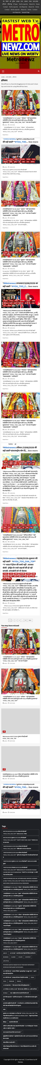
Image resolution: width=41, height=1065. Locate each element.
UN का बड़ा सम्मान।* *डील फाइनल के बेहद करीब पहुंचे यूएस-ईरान (16, 985)
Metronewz (21, 59)
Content (28, 957)
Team (32, 977)
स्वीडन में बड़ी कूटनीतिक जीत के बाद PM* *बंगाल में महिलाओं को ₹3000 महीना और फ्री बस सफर (19, 1047)
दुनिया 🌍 (10, 113)
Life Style (6, 961)
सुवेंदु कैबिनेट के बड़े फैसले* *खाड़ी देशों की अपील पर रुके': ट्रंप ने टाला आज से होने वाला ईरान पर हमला (20, 1037)
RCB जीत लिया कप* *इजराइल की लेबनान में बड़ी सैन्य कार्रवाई (15, 977)
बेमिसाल (4, 1022)
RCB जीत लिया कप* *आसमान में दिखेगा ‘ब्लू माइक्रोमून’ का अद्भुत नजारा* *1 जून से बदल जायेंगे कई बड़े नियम (19, 972)
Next (30, 620)
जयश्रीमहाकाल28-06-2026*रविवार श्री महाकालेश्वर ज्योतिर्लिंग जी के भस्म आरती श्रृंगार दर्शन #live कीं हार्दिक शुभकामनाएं (20, 775)
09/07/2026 (12, 741)
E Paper (15, 4)
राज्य (22, 1)
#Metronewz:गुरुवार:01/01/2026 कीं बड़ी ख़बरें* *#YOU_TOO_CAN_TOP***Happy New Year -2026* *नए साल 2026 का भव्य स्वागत (20, 840)
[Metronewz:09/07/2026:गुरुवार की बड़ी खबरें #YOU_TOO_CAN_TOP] (20, 721)
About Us (32, 4)
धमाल (4, 1009)
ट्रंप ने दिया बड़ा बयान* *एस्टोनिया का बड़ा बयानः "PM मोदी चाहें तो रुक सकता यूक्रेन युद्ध (20, 998)
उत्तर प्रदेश (35, 1)
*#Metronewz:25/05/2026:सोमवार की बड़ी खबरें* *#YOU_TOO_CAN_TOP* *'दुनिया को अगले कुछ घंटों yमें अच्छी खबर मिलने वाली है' (20, 855)
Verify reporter (23, 4)
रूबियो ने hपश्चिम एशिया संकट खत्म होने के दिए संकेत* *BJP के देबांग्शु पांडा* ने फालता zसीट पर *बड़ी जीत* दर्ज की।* (20, 1027)
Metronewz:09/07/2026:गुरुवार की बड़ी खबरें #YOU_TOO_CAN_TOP (15, 738)
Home (38, 4)
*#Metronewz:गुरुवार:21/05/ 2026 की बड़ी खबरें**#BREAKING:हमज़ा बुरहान (20, 862)
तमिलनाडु (9, 4)
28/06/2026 (12, 779)
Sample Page (25, 12)
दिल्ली (7, 1)
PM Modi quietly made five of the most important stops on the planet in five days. (18, 966)
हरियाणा (4, 4)
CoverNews (29, 1059)
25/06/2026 (12, 167)
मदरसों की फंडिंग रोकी (13, 1022)
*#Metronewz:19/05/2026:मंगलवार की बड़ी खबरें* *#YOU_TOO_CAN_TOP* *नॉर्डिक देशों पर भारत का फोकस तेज (17, 847)
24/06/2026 (12, 269)
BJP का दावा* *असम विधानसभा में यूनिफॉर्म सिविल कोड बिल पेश (22, 953)
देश (3, 1)
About (5, 953)
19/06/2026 (12, 603)
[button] (3, 71)
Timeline (11, 981)
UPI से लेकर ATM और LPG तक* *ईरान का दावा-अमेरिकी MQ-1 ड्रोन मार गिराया (20, 989)
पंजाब (30, 1)
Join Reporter (23, 7)
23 (25, 620)
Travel (11, 159)
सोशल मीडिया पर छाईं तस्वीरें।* (9, 1042)
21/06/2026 (12, 493)
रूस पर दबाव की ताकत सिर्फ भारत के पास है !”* (12, 1032)
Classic (13, 957)
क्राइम (17, 1)
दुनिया (13, 1)
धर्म (10, 1)
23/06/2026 (12, 328)
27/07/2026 (12, 125)
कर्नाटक (23, 110)
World (5, 993)
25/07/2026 (12, 703)
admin (5, 125)
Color (20, 957)
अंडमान (26, 1)
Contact (5, 7)
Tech (4, 981)
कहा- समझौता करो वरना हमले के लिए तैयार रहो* (19, 993)
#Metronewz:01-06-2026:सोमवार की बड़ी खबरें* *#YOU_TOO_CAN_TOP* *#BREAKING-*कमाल (15, 832)
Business (5, 957)
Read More (5, 134)
